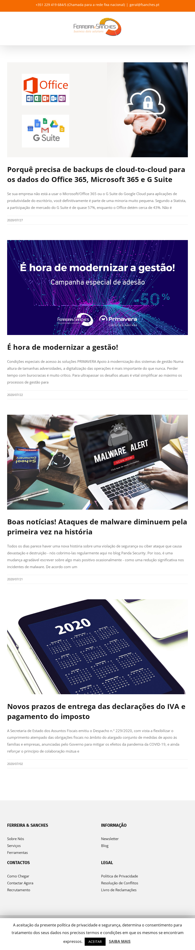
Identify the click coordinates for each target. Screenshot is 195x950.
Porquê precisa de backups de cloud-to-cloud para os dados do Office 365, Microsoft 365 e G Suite (96, 174)
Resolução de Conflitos (119, 883)
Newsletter (110, 838)
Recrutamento (18, 889)
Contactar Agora (20, 883)
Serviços (14, 845)
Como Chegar (18, 876)
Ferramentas (17, 852)
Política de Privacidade (119, 876)
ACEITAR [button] (95, 941)
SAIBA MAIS (120, 941)
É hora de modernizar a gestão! (62, 347)
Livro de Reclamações (118, 889)
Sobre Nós (15, 838)
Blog (104, 845)
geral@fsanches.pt (144, 4)
